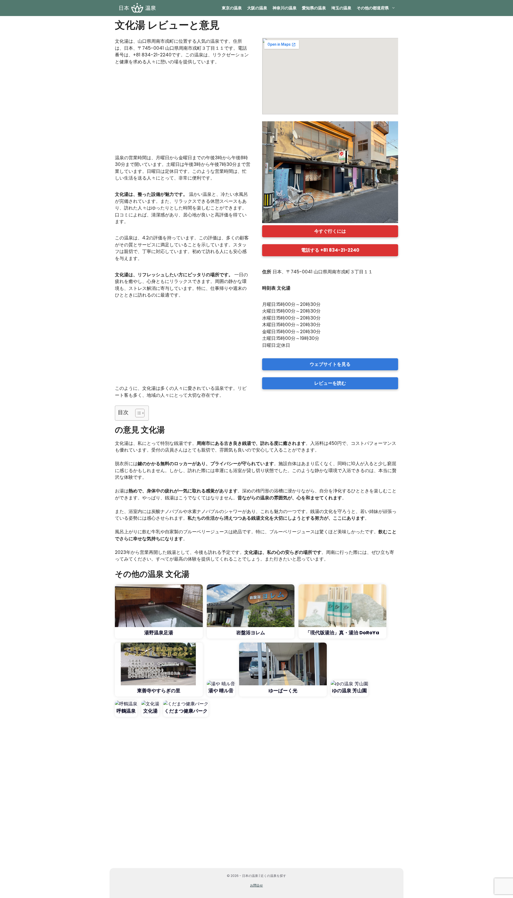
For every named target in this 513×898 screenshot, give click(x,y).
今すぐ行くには (330, 231)
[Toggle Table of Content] (137, 413)
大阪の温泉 (257, 8)
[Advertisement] (183, 112)
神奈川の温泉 (285, 8)
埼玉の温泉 (341, 8)
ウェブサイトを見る (330, 364)
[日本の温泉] (137, 8)
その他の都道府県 (373, 8)
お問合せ (256, 885)
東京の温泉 (232, 8)
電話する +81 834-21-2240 (330, 250)
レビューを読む (330, 383)
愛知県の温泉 (314, 8)
